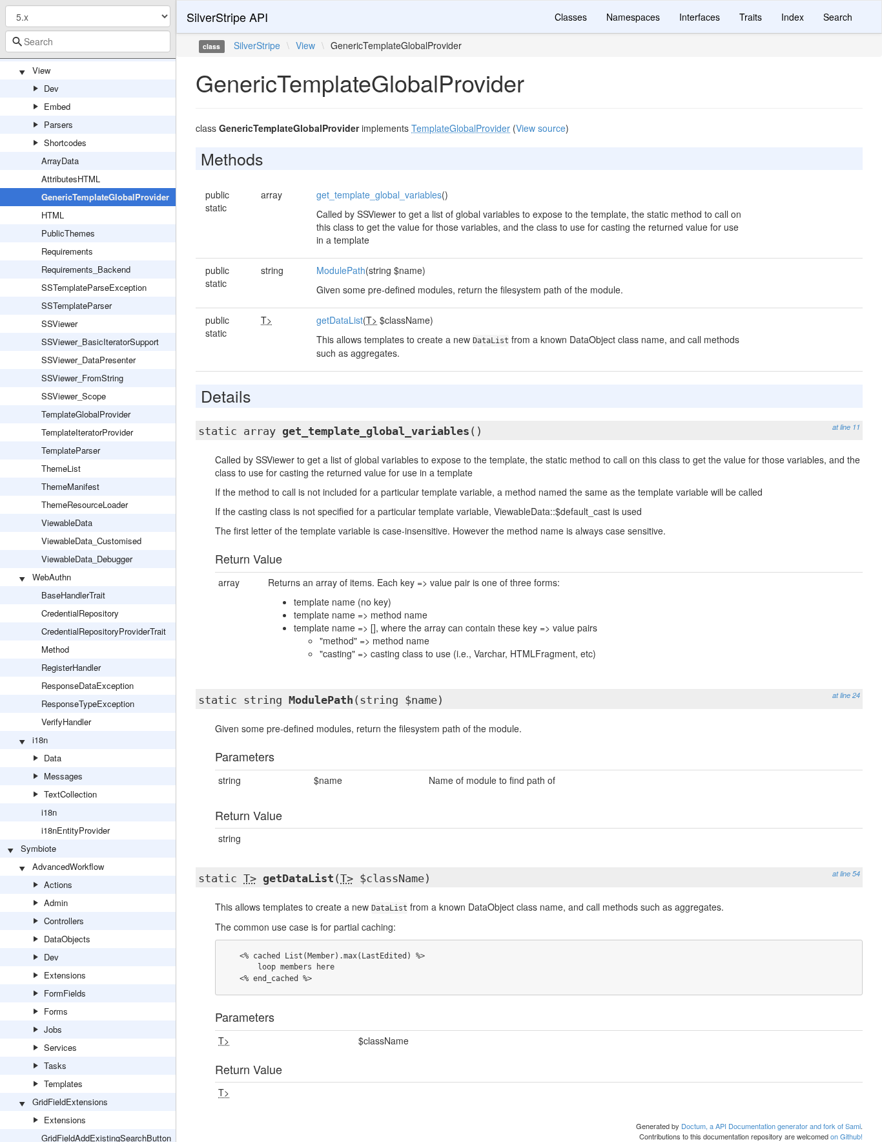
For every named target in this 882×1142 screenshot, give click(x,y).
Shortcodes (65, 142)
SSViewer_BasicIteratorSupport (100, 341)
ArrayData (60, 160)
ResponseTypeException (87, 703)
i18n (40, 740)
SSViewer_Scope (73, 396)
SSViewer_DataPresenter (88, 360)
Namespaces (633, 16)
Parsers (58, 124)
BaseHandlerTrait (73, 595)
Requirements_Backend (85, 269)
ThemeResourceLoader (84, 504)
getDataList (339, 319)
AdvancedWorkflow (68, 866)
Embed (57, 106)
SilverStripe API (227, 16)
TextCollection (70, 794)
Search (837, 16)
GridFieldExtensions (70, 1101)
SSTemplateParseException (94, 287)
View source (541, 128)
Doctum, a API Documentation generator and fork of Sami (771, 1126)
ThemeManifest (70, 486)
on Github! (846, 1136)
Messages (63, 776)
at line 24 (846, 695)
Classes (571, 16)
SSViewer (59, 323)
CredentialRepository (80, 613)
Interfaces (699, 16)
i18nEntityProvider (75, 830)
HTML (52, 215)
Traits (750, 16)
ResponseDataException (87, 685)
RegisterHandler (71, 667)
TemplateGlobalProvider (85, 414)
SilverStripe (257, 45)
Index (792, 16)
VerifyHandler (66, 721)
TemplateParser (70, 450)
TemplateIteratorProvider (87, 432)
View (41, 70)
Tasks (55, 1065)
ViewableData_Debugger (86, 559)
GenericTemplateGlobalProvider (105, 197)
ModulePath (340, 270)
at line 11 (846, 427)
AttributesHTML (70, 179)
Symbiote (38, 848)
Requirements (67, 251)
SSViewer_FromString (82, 378)
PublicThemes (68, 233)
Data (52, 758)
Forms (56, 1011)
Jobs (53, 1029)
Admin (56, 902)
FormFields (65, 993)
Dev (51, 88)
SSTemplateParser (76, 305)
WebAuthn (51, 577)
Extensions (65, 975)
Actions (58, 884)
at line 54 (846, 873)
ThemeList (61, 468)
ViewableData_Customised (91, 540)
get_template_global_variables (379, 194)
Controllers (64, 921)
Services (60, 1047)
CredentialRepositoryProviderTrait (103, 631)
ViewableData (66, 522)
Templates (63, 1083)
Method (55, 649)
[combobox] (87, 41)
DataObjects (67, 939)
